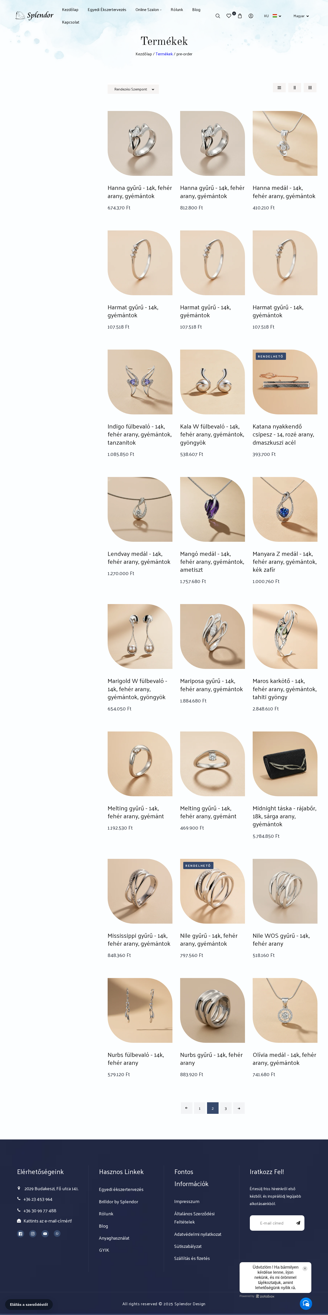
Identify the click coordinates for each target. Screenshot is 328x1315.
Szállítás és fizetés (192, 1258)
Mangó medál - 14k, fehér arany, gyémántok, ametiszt (212, 561)
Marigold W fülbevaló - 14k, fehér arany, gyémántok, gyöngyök (137, 689)
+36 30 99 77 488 (40, 1210)
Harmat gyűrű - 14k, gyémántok (133, 311)
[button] (218, 16)
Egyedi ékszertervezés (121, 1189)
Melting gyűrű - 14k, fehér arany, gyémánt (136, 812)
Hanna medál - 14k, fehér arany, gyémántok (284, 191)
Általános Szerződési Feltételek (194, 1217)
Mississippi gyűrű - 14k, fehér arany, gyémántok (139, 939)
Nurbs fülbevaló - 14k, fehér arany (136, 1058)
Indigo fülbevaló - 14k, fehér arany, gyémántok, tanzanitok (139, 434)
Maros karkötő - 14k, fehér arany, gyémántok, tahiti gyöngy (284, 689)
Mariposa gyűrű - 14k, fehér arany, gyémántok (211, 684)
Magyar (299, 16)
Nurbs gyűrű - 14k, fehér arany (211, 1058)
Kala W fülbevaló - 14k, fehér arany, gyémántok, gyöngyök (212, 434)
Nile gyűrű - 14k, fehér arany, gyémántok (209, 939)
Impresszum (186, 1201)
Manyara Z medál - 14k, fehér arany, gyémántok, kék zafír (284, 561)
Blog (103, 1226)
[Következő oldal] (239, 1108)
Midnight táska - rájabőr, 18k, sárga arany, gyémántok (284, 816)
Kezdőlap (144, 53)
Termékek (164, 53)
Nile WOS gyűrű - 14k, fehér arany (281, 939)
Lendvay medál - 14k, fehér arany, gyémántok (139, 557)
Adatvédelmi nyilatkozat (197, 1234)
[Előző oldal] (186, 1108)
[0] (229, 16)
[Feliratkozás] (298, 1223)
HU (266, 16)
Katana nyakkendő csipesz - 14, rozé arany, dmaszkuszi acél (283, 434)
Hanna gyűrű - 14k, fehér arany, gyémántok (140, 191)
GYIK (104, 1250)
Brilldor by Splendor (118, 1201)
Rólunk (106, 1213)
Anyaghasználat (114, 1238)
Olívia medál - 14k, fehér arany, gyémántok (284, 1058)
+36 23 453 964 (38, 1199)
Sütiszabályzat (188, 1246)
